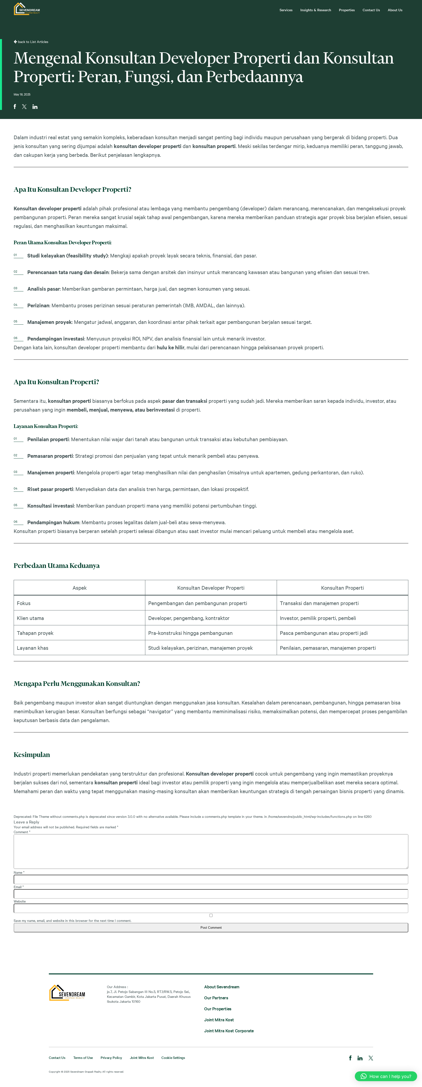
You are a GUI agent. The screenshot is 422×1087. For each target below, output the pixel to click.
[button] (386, 1076)
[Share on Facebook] (15, 107)
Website (20, 901)
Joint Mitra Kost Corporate (229, 1030)
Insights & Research (315, 9)
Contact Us (371, 9)
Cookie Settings (173, 1057)
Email (19, 886)
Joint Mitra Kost (219, 1019)
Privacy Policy (111, 1057)
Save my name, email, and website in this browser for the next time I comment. (72, 920)
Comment (22, 831)
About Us (395, 9)
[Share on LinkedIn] (35, 107)
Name (19, 872)
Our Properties (217, 1008)
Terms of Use (83, 1057)
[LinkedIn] (360, 1058)
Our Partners (216, 997)
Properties (347, 9)
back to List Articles (32, 41)
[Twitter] (371, 1058)
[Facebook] (350, 1058)
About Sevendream (221, 986)
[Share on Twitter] (24, 107)
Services (286, 9)
